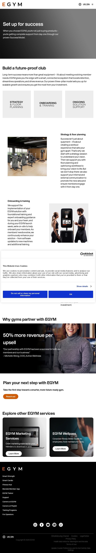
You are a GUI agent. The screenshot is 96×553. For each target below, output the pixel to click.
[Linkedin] (54, 525)
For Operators (8, 514)
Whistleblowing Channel (60, 536)
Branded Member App (11, 489)
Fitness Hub (7, 484)
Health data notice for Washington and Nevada (71, 542)
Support (5, 497)
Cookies (74, 536)
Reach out (10, 396)
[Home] (12, 4)
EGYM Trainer (7, 493)
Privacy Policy (71, 539)
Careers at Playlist (9, 506)
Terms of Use (71, 544)
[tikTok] (61, 525)
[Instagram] (35, 525)
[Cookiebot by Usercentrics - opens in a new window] (82, 254)
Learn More (14, 453)
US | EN (86, 4)
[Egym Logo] (12, 468)
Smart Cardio (7, 480)
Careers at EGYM (9, 501)
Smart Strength (8, 476)
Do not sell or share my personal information (25, 294)
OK (70, 294)
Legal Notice (84, 536)
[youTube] (48, 525)
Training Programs (9, 510)
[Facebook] (42, 525)
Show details (82, 286)
